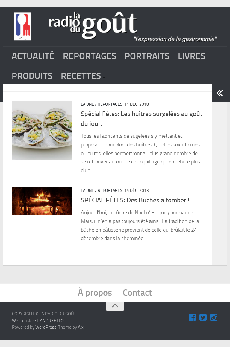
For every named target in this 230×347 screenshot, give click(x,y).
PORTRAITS (147, 56)
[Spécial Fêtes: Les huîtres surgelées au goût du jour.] (42, 130)
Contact (137, 292)
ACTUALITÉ (33, 56)
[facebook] (192, 318)
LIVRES (191, 56)
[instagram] (214, 318)
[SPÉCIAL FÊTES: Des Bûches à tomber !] (42, 201)
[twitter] (203, 318)
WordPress (45, 327)
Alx (81, 327)
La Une (87, 104)
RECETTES (81, 76)
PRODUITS (32, 76)
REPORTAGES (89, 56)
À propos (95, 292)
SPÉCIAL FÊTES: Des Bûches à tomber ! (135, 200)
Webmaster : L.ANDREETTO (38, 320)
